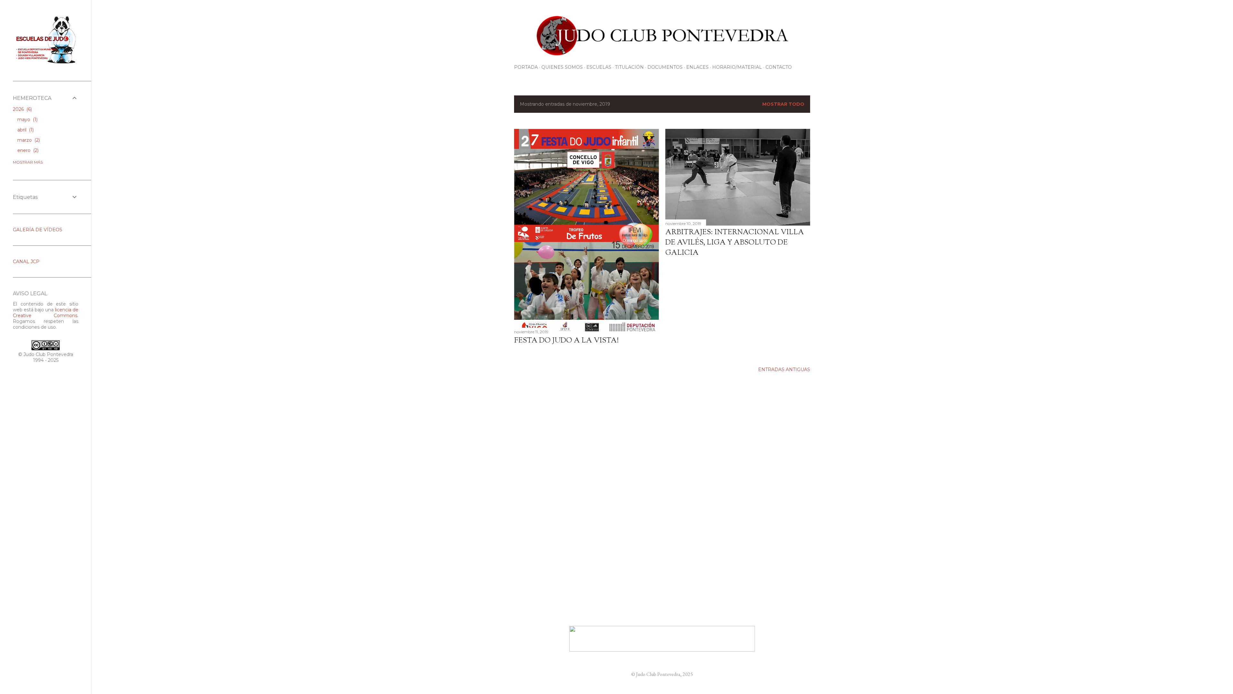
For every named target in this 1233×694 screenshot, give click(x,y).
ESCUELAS (598, 67)
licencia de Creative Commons (45, 312)
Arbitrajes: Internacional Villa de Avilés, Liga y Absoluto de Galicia (734, 242)
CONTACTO (778, 67)
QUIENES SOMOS (562, 67)
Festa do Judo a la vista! (566, 341)
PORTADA (526, 67)
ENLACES (697, 67)
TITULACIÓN (629, 67)
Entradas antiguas (784, 369)
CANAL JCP (26, 261)
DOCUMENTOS (665, 67)
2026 (22, 109)
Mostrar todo (783, 104)
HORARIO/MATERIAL (737, 67)
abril (24, 130)
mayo (26, 119)
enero (27, 150)
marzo (28, 140)
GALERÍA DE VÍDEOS (37, 230)
